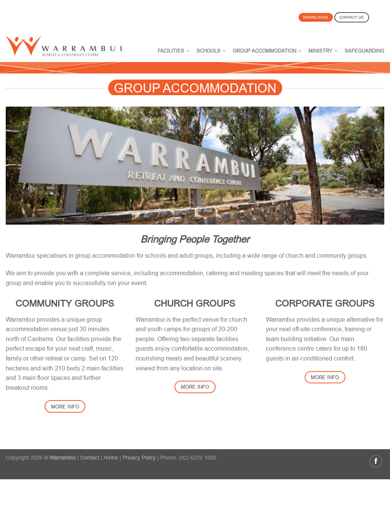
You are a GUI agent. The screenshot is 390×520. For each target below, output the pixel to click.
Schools (209, 51)
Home (111, 458)
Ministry (320, 51)
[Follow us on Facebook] (375, 461)
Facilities (171, 51)
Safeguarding (364, 51)
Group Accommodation (264, 51)
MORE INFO (65, 407)
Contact (89, 458)
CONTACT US (351, 17)
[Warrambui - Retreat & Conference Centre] (69, 44)
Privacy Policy (139, 458)
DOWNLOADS (315, 17)
